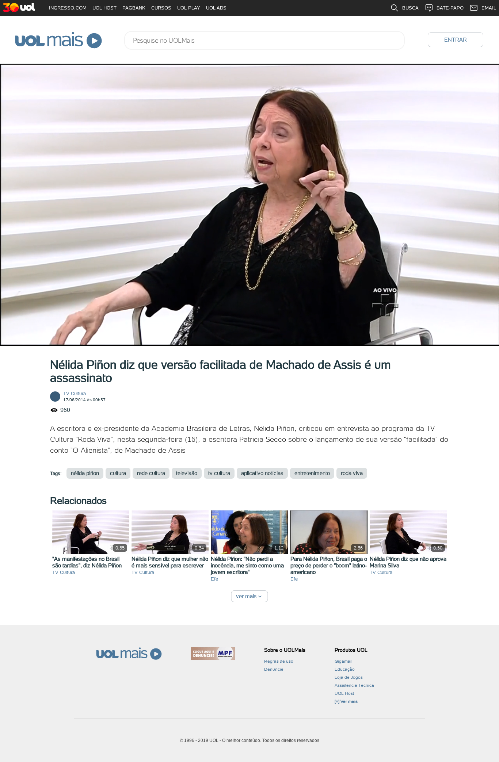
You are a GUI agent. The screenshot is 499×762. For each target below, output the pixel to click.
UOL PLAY (188, 8)
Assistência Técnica (354, 685)
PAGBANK (133, 8)
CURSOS (161, 8)
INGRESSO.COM (68, 8)
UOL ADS (216, 8)
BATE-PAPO (450, 8)
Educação (345, 669)
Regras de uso (278, 661)
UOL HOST (104, 8)
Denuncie (273, 669)
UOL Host (344, 693)
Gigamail (344, 661)
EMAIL (488, 8)
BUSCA (410, 8)
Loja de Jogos (349, 677)
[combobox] (264, 40)
